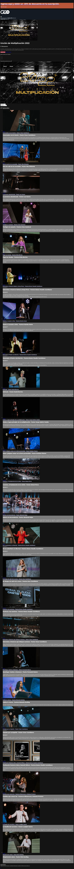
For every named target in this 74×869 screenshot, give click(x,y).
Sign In (7, 19)
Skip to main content (5, 1)
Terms (4, 865)
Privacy (8, 865)
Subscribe (2, 52)
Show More (3, 864)
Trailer (6, 52)
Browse (2, 18)
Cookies (11, 865)
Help (1, 865)
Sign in (14, 18)
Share (9, 52)
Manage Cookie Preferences (20, 865)
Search (6, 18)
